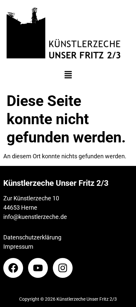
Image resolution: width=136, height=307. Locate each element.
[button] (68, 75)
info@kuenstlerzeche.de (35, 216)
